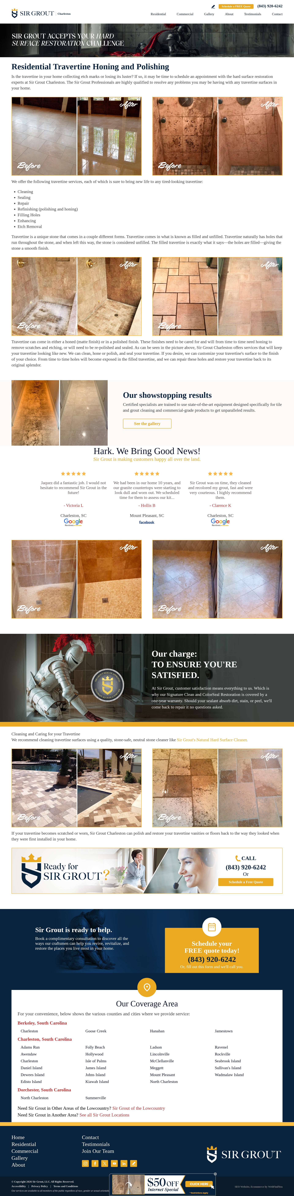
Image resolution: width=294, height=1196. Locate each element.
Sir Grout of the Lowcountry (138, 1108)
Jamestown (224, 1031)
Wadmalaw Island (229, 1075)
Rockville (222, 1054)
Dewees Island (32, 1075)
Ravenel (221, 1047)
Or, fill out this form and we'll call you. (211, 967)
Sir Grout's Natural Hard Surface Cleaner (212, 739)
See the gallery (147, 423)
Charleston (29, 1031)
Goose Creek (95, 1031)
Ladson (156, 1047)
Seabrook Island (228, 1061)
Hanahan (157, 1031)
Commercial (185, 14)
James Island (95, 1068)
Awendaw (29, 1054)
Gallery (209, 14)
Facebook (95, 1163)
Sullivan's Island (228, 1068)
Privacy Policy (39, 1186)
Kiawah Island (97, 1081)
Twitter (104, 1163)
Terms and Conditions (65, 1186)
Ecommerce (257, 1186)
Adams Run (30, 1047)
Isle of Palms (95, 1061)
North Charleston (164, 1081)
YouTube (114, 1163)
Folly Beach (95, 1047)
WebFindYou (275, 1186)
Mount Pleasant (162, 1075)
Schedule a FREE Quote (236, 6)
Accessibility (18, 1186)
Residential (158, 14)
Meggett (156, 1068)
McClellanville (162, 1061)
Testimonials (252, 14)
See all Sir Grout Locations (104, 1114)
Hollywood (94, 1054)
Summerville (95, 1098)
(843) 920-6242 (270, 6)
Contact (277, 14)
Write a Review (213, 6)
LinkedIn (124, 1163)
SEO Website (242, 1186)
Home (18, 1137)
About (229, 14)
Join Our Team (98, 1151)
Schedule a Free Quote (246, 882)
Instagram (85, 1163)
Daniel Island (31, 1068)
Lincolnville (160, 1054)
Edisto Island (31, 1081)
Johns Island (95, 1075)
